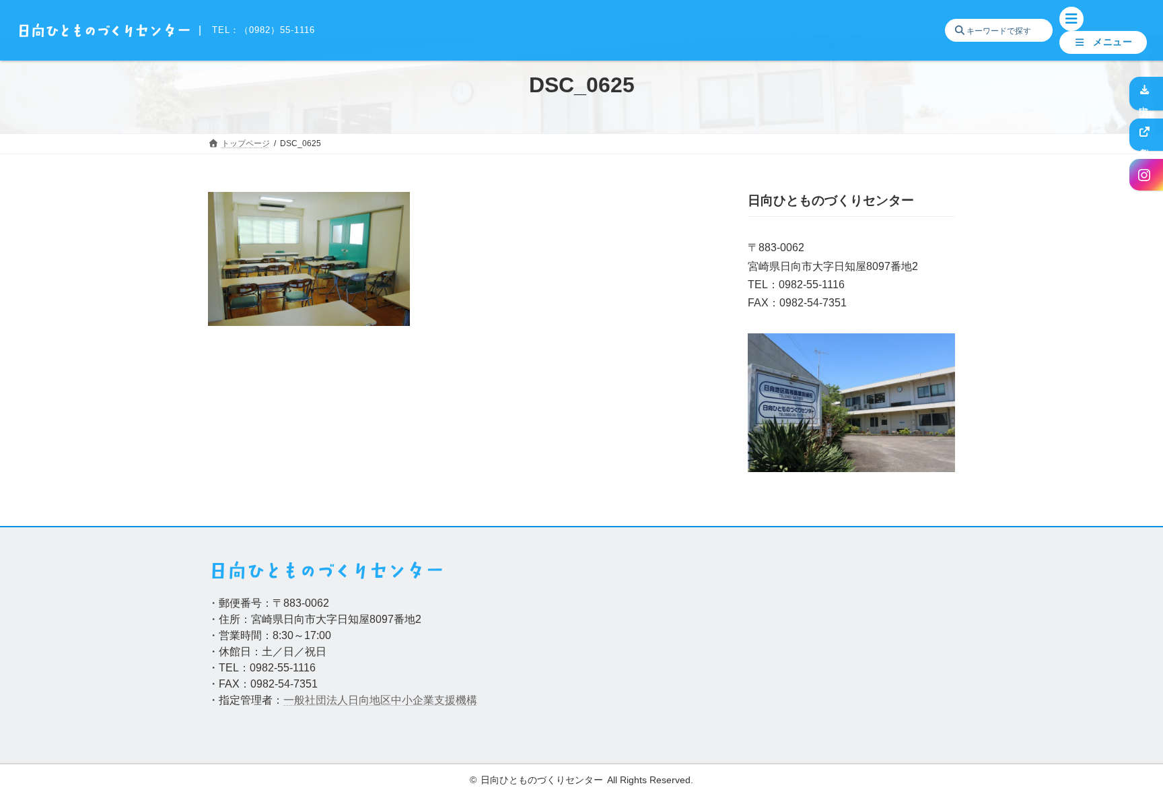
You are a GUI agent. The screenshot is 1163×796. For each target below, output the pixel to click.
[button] (1103, 42)
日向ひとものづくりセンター (542, 780)
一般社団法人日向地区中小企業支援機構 (380, 700)
